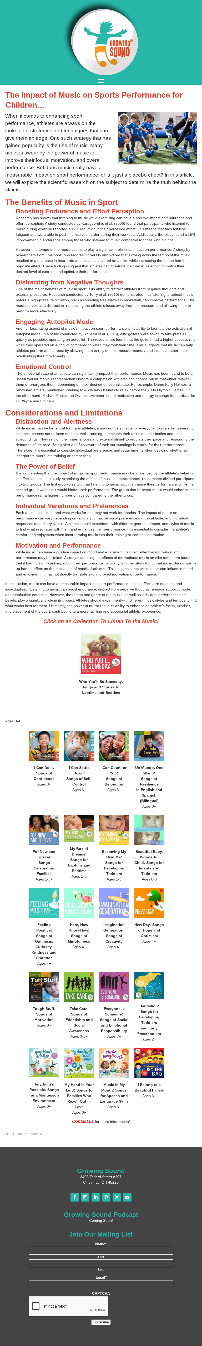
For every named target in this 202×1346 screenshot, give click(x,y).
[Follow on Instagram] (85, 1197)
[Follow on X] (117, 1197)
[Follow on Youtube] (127, 1197)
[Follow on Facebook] (74, 1197)
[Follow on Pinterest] (106, 1197)
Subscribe (101, 1322)
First (101, 1256)
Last (101, 1269)
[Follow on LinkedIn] (96, 1197)
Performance (33, 1134)
